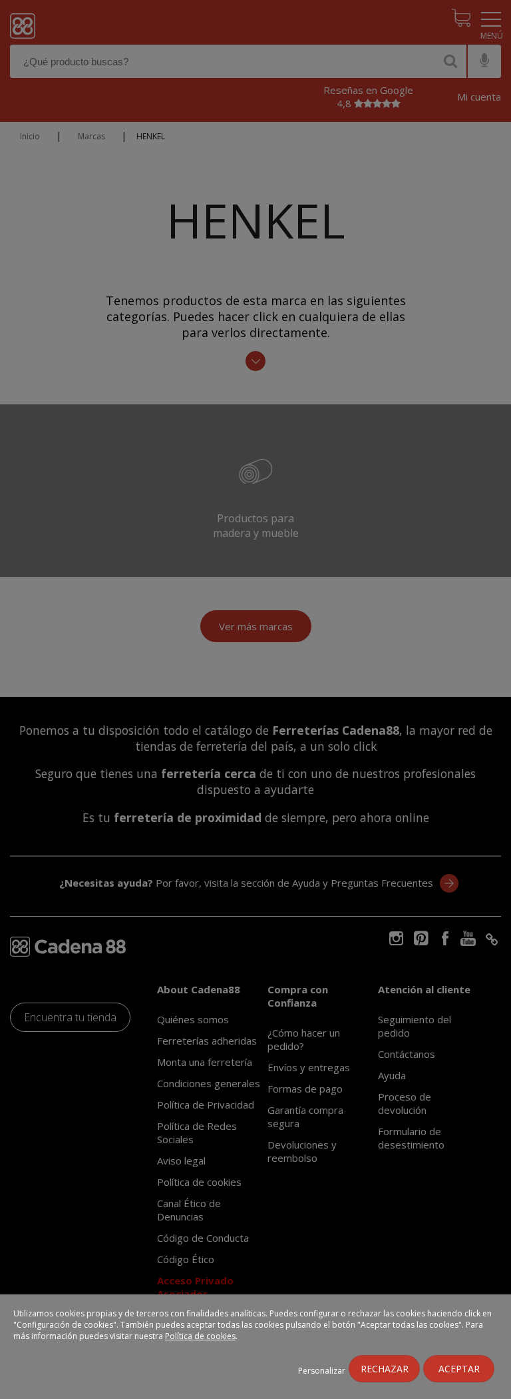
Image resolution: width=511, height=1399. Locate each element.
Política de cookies (200, 1336)
